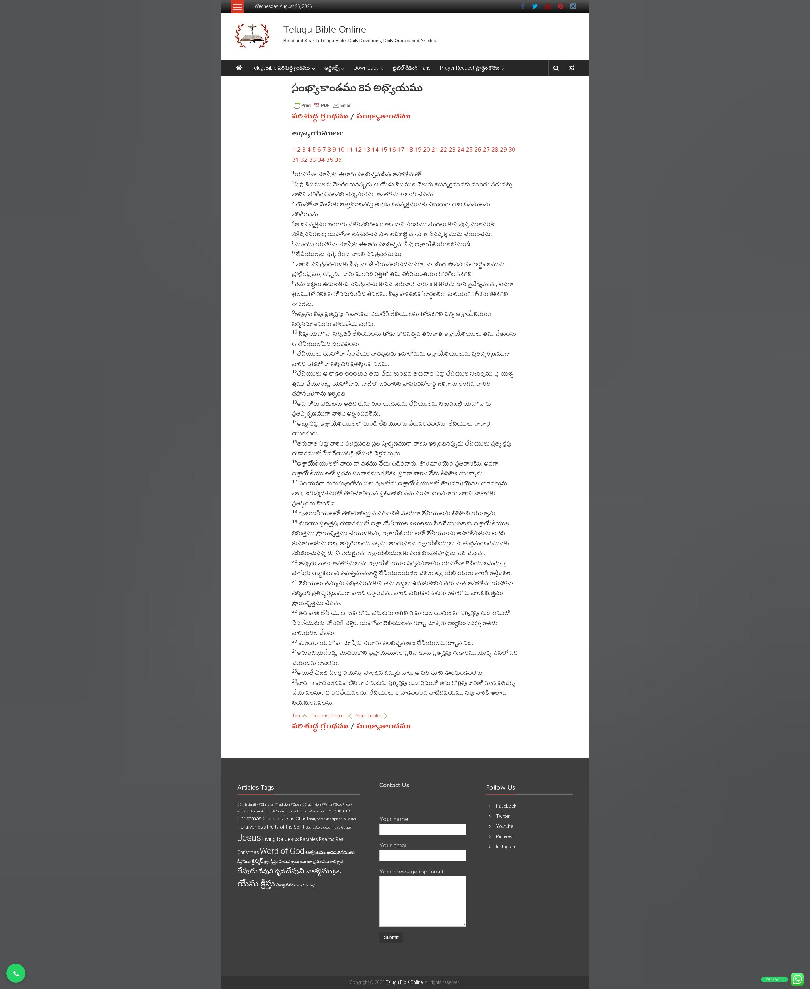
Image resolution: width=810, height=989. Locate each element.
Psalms (326, 839)
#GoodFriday (342, 805)
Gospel (346, 827)
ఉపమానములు (341, 852)
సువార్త (309, 885)
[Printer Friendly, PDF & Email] (322, 105)
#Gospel (243, 811)
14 (375, 149)
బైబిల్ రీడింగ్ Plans (412, 68)
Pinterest (505, 836)
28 (494, 149)
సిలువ (300, 885)
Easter (351, 819)
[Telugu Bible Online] (239, 68)
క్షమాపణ (321, 861)
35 (329, 159)
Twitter (503, 816)
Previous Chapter (328, 715)
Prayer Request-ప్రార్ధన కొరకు (470, 68)
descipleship (336, 819)
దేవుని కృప (272, 871)
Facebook (506, 806)
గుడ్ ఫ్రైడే (336, 862)
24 (460, 149)
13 (366, 149)
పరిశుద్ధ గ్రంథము (320, 116)
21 (435, 149)
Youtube (504, 826)
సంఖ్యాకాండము (383, 116)
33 (312, 159)
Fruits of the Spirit (285, 827)
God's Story (313, 827)
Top (296, 715)
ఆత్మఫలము (315, 852)
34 (321, 159)
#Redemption (283, 811)
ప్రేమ (337, 872)
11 (349, 149)
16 (392, 149)
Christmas (249, 818)
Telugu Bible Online (324, 29)
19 (417, 149)
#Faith (327, 805)
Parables (309, 839)
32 (304, 159)
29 (503, 149)
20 (426, 149)
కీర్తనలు (244, 861)
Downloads (366, 68)
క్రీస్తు (267, 862)
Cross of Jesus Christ (285, 819)
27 (486, 149)
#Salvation (317, 811)
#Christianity (247, 805)
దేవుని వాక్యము (309, 871)
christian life (338, 811)
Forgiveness (251, 826)
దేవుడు (247, 871)
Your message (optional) (411, 871)
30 (511, 149)
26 (477, 149)
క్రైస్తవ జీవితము (301, 862)
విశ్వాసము (285, 885)
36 (338, 159)
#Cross (296, 805)
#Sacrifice (301, 811)
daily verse (317, 819)
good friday (331, 827)
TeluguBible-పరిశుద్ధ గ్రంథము (281, 68)
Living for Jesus (280, 839)
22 (443, 149)
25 (469, 149)
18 (409, 149)
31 (295, 159)
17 (400, 149)
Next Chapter (369, 715)
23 (452, 149)
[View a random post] (571, 68)
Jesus (249, 837)
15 (383, 149)
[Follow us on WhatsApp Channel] (15, 973)
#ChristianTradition (274, 805)
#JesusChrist (261, 811)
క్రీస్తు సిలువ (280, 861)
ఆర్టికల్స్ (332, 68)
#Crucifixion (311, 805)
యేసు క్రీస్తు (256, 883)
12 (358, 149)
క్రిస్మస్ (257, 861)
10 (341, 149)
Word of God (282, 851)
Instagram (506, 846)
